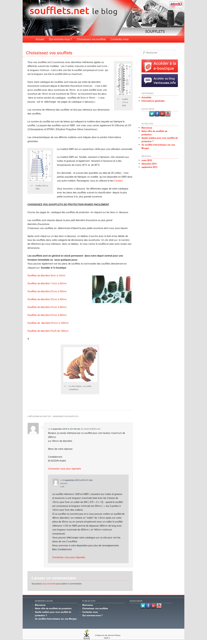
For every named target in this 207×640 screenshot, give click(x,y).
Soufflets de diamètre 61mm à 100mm (48, 322)
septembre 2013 (149, 167)
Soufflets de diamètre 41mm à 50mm (47, 307)
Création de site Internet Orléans (107, 635)
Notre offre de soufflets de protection (53, 608)
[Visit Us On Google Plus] (162, 115)
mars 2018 (147, 160)
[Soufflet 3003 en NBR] (40, 165)
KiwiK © (107, 638)
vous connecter (49, 583)
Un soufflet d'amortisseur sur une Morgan (56, 618)
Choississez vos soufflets (91, 39)
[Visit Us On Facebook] (157, 115)
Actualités (146, 97)
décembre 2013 (149, 163)
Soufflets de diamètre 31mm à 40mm (47, 299)
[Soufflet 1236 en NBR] (123, 79)
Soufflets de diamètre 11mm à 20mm (47, 283)
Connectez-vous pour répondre (64, 468)
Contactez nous (120, 39)
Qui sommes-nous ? (60, 39)
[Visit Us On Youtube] (167, 115)
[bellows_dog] (80, 364)
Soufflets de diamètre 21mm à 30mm (47, 291)
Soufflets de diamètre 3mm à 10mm (46, 275)
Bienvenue (147, 127)
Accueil (40, 39)
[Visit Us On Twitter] (151, 115)
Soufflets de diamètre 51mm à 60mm (47, 315)
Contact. (118, 180)
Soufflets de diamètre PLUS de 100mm (48, 330)
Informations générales (153, 100)
